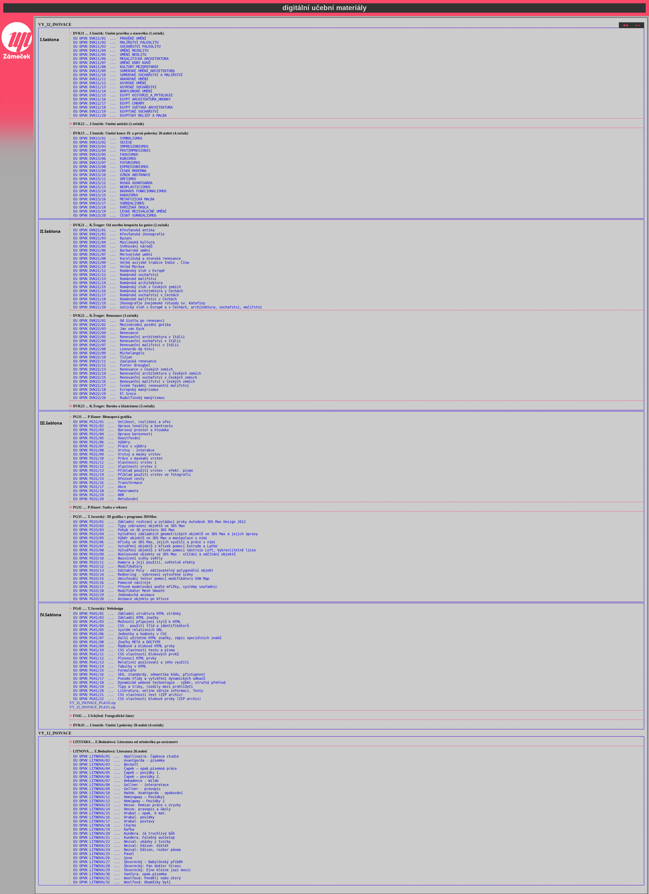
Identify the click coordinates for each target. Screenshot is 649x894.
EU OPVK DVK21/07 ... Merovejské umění (112, 254)
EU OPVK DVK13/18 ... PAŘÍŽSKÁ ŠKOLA (110, 207)
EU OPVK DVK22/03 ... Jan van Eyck (108, 329)
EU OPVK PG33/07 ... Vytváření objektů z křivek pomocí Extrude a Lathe (145, 546)
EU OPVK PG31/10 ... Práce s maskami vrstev (118, 458)
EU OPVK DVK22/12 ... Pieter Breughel (111, 365)
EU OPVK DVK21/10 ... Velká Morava (108, 267)
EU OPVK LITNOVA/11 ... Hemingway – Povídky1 (119, 797)
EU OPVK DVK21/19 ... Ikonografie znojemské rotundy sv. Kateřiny (139, 303)
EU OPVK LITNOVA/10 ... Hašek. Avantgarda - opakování (128, 793)
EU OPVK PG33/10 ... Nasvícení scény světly (118, 558)
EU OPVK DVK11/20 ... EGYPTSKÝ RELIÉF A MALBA (120, 115)
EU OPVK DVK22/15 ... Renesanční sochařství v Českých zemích (135, 377)
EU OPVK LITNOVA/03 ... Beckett (105, 764)
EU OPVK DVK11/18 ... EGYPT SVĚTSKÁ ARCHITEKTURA (123, 107)
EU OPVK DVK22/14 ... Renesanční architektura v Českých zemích (137, 373)
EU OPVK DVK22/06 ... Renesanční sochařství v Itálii (127, 341)
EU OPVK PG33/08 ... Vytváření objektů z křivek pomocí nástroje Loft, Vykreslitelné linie (164, 550)
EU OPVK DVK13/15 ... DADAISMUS (105, 195)
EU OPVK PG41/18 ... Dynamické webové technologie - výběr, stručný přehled (149, 682)
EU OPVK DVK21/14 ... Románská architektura (118, 283)
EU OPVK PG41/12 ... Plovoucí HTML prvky (114, 658)
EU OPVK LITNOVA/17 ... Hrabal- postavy (113, 821)
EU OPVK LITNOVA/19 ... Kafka (103, 829)
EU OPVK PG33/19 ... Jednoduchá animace (113, 595)
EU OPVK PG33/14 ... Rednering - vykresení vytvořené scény (133, 574)
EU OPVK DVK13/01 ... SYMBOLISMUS (107, 138)
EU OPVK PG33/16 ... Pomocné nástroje (111, 583)
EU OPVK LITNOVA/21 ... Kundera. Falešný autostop (124, 837)
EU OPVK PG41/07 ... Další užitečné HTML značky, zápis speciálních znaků (147, 638)
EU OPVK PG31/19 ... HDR (98, 495)
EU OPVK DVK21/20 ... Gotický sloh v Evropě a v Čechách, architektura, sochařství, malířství (167, 307)
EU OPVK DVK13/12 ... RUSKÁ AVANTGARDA (112, 183)
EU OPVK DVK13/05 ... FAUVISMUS (105, 154)
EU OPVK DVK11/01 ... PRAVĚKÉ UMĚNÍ (109, 38)
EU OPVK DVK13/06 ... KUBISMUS (104, 158)
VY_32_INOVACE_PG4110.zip (92, 703)
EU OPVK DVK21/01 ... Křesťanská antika (113, 230)
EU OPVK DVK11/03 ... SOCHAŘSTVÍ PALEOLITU (116, 46)
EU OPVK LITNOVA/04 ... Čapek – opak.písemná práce (125, 768)
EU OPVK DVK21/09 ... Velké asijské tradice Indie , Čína (131, 262)
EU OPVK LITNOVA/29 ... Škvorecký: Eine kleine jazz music (132, 870)
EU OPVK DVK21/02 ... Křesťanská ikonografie (119, 234)
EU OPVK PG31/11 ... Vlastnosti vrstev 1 (114, 462)
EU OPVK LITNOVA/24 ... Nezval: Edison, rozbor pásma (127, 850)
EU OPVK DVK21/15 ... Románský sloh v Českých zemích (127, 287)
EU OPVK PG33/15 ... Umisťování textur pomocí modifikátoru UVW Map (141, 578)
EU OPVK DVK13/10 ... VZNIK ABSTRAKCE (111, 175)
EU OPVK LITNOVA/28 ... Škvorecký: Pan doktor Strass (127, 866)
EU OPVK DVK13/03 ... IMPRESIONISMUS (110, 146)
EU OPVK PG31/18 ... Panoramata (105, 491)
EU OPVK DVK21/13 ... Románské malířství (114, 279)
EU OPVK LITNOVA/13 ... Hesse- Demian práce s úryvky (127, 805)
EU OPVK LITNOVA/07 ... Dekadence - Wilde (115, 781)
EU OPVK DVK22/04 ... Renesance (105, 333)
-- (637, 25)
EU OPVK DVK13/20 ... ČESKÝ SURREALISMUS (114, 215)
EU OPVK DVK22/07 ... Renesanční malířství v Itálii (126, 345)
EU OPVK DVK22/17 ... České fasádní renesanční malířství (131, 385)
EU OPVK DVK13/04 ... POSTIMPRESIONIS (111, 150)
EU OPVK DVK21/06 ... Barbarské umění (111, 250)
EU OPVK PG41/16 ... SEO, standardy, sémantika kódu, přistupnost (139, 674)
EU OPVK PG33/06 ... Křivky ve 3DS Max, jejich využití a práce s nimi (144, 542)
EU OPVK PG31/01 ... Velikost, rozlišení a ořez (122, 422)
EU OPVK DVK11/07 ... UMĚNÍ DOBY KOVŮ (111, 63)
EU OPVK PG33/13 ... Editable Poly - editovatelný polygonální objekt (143, 570)
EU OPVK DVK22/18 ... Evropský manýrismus (115, 390)
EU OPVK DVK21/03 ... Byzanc (102, 238)
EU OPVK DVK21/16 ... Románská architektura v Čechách (128, 291)
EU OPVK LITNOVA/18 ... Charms (104, 825)
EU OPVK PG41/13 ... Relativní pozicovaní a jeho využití (131, 662)
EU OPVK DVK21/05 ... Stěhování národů (112, 246)
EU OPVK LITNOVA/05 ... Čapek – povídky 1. (116, 772)
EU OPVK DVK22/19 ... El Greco (104, 394)
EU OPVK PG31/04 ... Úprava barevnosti (112, 434)
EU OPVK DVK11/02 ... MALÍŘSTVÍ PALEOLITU (115, 42)
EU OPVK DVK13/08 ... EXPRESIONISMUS (110, 167)
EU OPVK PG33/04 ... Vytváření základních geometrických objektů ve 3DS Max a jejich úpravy (165, 534)
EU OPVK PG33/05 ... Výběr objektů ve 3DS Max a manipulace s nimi (140, 538)
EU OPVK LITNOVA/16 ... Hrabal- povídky (113, 817)
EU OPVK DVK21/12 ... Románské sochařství (115, 275)
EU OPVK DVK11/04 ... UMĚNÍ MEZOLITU (110, 50)
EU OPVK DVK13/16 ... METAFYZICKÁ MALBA (113, 199)
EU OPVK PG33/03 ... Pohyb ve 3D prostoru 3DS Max (124, 530)
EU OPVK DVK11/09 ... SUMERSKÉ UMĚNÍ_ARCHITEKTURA (124, 71)
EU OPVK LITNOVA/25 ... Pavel (103, 854)
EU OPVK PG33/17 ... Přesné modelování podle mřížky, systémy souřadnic (145, 587)
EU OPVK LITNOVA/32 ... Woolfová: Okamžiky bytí (122, 882)
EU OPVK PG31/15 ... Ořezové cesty (108, 479)
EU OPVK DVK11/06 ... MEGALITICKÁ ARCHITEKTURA (121, 59)
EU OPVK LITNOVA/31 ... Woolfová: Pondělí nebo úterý (127, 878)
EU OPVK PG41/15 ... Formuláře (104, 670)
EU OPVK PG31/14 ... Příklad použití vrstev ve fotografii (132, 474)
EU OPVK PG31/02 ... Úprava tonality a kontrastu (123, 426)
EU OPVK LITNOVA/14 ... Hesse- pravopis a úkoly (122, 809)
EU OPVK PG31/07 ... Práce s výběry (109, 446)
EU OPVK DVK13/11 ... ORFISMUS (104, 179)
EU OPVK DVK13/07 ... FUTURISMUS (106, 163)
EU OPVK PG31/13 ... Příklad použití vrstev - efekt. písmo (133, 470)
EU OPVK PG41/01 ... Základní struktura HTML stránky (127, 613)
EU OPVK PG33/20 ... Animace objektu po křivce (121, 599)
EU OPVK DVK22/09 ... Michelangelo (108, 353)
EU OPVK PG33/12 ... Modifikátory (107, 566)
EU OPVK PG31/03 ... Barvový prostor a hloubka (121, 430)
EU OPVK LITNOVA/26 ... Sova (102, 858)
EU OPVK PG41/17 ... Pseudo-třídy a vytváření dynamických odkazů (139, 678)
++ (625, 25)
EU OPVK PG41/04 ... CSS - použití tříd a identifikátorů (131, 626)
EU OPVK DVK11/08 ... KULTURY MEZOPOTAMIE (115, 67)
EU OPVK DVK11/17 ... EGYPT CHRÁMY (108, 103)
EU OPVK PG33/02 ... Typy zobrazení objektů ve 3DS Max (129, 526)
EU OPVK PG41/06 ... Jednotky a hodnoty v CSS (120, 634)
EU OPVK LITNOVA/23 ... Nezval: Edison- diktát (121, 846)
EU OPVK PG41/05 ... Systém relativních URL (118, 630)
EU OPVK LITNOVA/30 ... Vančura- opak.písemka (120, 874)
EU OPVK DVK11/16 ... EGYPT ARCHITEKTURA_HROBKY (122, 99)
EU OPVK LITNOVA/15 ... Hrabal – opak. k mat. (120, 813)
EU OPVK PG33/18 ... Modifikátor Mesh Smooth (119, 591)
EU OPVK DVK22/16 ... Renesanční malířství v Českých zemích (134, 381)
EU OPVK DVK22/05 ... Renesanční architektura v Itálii (129, 337)
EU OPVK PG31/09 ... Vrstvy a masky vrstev (116, 454)
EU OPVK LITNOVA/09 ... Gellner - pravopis (116, 789)
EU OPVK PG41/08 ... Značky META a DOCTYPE (116, 642)
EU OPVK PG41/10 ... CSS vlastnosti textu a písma (124, 650)
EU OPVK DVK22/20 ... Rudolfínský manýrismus (119, 398)
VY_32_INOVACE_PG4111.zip (92, 707)
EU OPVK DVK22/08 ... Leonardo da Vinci (113, 349)
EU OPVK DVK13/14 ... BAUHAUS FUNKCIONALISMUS (120, 191)
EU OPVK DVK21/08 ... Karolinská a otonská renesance (127, 258)
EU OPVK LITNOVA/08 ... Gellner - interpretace (121, 785)
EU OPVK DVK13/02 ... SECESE (102, 142)
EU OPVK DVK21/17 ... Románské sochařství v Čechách (126, 295)
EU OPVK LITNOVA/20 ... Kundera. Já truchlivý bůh (124, 833)
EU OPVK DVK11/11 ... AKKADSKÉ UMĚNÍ (110, 79)
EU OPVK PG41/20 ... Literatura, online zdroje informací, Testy (138, 691)
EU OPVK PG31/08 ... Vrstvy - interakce (113, 450)
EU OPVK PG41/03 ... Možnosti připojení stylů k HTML (127, 622)
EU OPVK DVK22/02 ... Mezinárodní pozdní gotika (122, 325)
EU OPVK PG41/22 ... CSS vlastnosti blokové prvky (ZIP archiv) (137, 699)
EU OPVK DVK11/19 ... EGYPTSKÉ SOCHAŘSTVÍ (115, 111)
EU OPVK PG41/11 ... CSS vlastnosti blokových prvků (126, 654)
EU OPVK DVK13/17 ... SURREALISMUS (108, 203)
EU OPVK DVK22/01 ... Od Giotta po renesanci (119, 321)
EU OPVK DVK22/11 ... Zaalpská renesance (114, 361)
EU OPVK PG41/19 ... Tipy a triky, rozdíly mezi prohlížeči (133, 687)
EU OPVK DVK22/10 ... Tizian (102, 357)
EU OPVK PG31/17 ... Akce (99, 487)
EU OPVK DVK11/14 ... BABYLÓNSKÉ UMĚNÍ (112, 91)
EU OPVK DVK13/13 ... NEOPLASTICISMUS (111, 187)
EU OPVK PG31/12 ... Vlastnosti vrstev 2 (114, 466)
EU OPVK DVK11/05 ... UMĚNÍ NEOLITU (109, 54)
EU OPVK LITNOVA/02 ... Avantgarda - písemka (119, 760)
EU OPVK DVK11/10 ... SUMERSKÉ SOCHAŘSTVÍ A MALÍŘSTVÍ (128, 75)
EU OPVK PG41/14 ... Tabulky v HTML (109, 666)
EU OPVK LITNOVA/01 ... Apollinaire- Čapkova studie (126, 756)
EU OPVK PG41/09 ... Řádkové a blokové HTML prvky (124, 646)
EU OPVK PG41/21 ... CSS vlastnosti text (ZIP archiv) (128, 695)
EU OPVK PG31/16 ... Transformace (107, 483)
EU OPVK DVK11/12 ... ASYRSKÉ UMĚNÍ (109, 83)
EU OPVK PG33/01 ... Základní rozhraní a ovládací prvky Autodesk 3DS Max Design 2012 (159, 522)
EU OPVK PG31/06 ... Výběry (101, 442)
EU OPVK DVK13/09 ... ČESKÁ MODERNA (109, 171)
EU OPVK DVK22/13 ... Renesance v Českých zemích (123, 369)
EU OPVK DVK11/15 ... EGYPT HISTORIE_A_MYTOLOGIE (123, 95)
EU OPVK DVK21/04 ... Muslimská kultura (113, 242)
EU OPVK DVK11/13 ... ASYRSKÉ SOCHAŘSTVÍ (114, 87)
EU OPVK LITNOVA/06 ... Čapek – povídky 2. (116, 777)
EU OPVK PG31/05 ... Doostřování (106, 438)
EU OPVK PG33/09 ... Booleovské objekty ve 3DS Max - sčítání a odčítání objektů (154, 554)
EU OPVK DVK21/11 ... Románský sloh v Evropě (119, 271)
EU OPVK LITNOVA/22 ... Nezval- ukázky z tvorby (122, 841)
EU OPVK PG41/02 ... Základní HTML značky (115, 618)
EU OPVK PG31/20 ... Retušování (105, 499)
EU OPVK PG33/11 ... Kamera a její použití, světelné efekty (134, 562)
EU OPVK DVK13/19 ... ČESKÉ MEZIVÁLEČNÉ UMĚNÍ (120, 211)
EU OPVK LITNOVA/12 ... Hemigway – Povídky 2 (119, 801)
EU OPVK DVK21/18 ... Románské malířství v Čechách (125, 299)
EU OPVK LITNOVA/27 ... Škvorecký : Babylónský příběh (128, 862)
